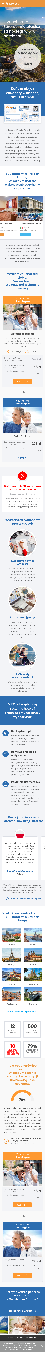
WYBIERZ (21, 381)
